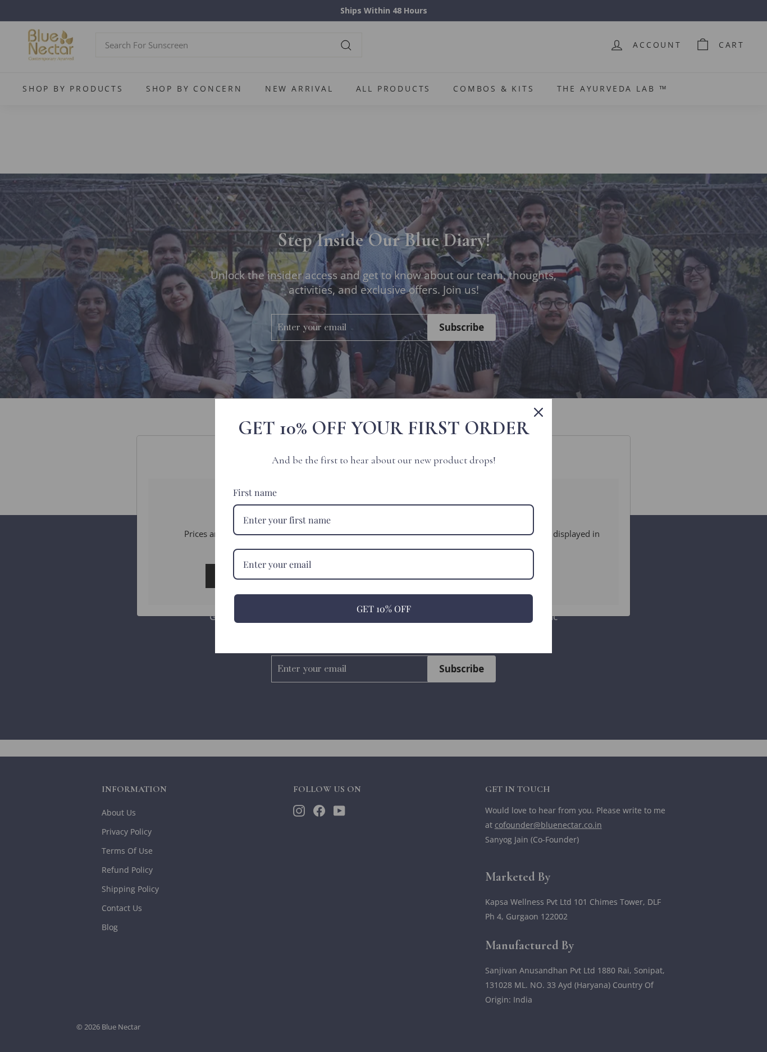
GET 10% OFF (384, 608)
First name (255, 492)
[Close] (538, 412)
